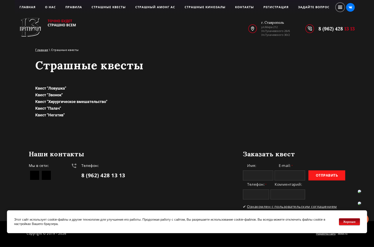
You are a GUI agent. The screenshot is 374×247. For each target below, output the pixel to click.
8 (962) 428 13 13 (103, 175)
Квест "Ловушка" (50, 88)
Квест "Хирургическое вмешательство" (71, 101)
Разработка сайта (325, 234)
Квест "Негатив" (50, 115)
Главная (41, 50)
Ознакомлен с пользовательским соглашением (292, 206)
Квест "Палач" (48, 108)
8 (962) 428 (336, 29)
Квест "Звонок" (49, 95)
